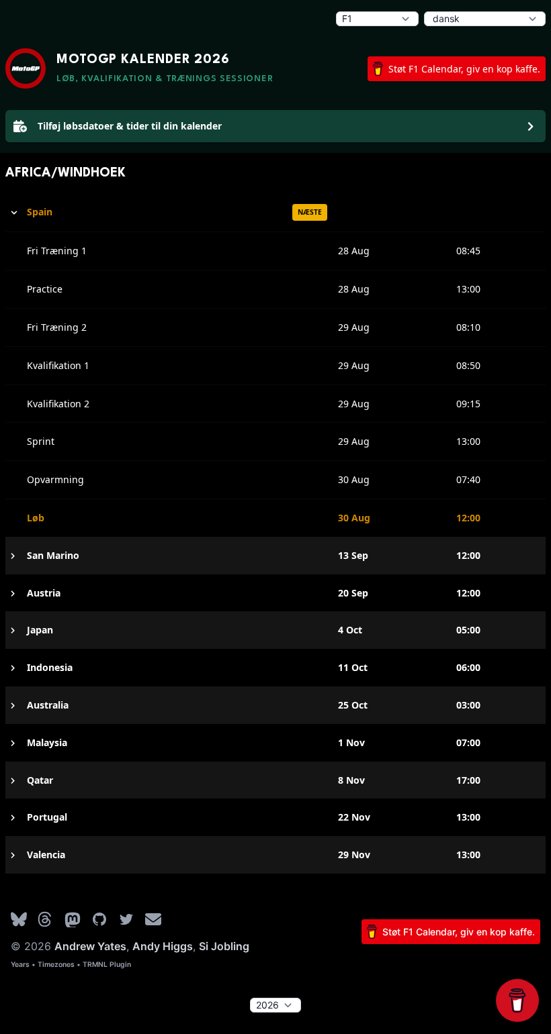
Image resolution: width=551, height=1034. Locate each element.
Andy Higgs (162, 946)
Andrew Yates (90, 946)
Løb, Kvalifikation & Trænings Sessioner (164, 78)
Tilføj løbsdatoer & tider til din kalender (130, 125)
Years (20, 964)
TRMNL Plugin (107, 964)
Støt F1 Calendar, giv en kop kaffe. (464, 68)
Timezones (56, 964)
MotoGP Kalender (143, 60)
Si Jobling (224, 946)
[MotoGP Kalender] (25, 68)
